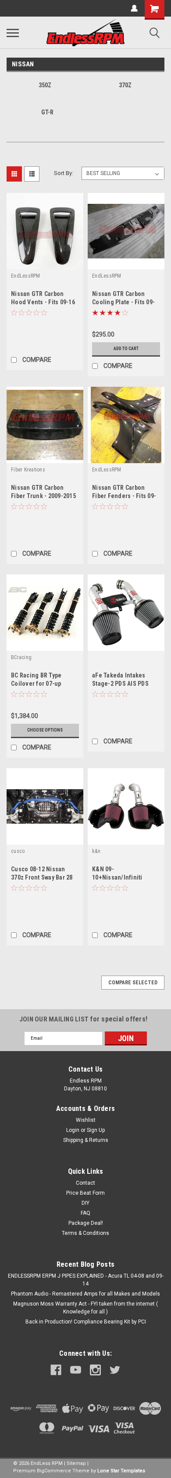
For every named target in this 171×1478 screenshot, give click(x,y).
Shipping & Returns (85, 1140)
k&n (96, 851)
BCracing (21, 657)
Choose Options (45, 730)
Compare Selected (132, 983)
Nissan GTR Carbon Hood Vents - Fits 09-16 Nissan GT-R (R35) (43, 302)
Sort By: (63, 173)
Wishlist (86, 1120)
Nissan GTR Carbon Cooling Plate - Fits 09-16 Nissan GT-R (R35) (123, 302)
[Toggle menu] (13, 33)
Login (72, 1130)
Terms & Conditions (85, 1233)
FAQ (85, 1213)
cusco (18, 851)
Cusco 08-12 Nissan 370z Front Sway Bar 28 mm (42, 877)
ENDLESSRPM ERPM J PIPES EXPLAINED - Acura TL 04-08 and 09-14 (86, 1280)
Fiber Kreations (28, 470)
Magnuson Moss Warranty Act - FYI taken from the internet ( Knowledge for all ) (85, 1308)
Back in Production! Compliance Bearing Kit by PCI (85, 1322)
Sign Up (96, 1130)
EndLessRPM (25, 276)
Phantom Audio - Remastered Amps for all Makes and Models (85, 1294)
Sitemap (76, 1463)
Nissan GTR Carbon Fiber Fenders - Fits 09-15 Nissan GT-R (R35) (124, 496)
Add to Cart (126, 348)
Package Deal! (85, 1223)
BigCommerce (54, 1471)
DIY (85, 1203)
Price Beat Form (85, 1193)
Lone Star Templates (121, 1471)
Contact (85, 1183)
